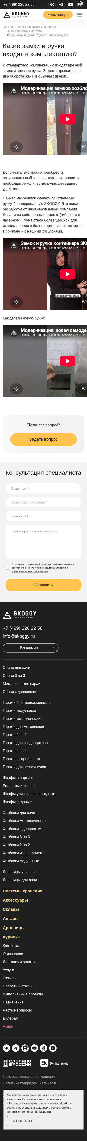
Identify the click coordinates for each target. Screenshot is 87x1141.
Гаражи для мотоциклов (23, 727)
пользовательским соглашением (30, 571)
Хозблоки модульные (21, 861)
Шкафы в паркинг (18, 778)
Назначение (13, 1002)
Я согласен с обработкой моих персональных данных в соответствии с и (43, 567)
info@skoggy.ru (19, 636)
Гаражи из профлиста (21, 759)
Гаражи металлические (22, 719)
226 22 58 (22, 628)
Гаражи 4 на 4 (15, 751)
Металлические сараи (21, 684)
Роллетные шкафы (19, 786)
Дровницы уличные (19, 872)
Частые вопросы (17, 1010)
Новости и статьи (17, 986)
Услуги (8, 970)
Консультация (58, 15)
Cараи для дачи (16, 668)
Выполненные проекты (23, 994)
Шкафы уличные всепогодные (29, 794)
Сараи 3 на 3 (14, 676)
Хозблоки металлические (24, 821)
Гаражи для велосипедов (24, 767)
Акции (8, 1026)
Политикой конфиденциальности (29, 1111)
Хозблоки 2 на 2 (16, 845)
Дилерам (10, 1018)
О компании (13, 954)
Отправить (43, 585)
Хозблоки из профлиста (23, 853)
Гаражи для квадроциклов (25, 743)
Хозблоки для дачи (19, 813)
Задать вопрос (43, 439)
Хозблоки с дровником (22, 829)
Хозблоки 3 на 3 (16, 837)
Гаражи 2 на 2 (15, 735)
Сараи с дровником (19, 692)
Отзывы (9, 978)
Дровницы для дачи (20, 880)
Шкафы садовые (17, 802)
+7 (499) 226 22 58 (19, 4)
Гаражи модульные (19, 711)
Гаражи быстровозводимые (27, 702)
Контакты (11, 946)
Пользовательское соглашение (29, 1076)
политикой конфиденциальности (47, 567)
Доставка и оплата (19, 962)
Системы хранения (22, 891)
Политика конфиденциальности (30, 1083)
